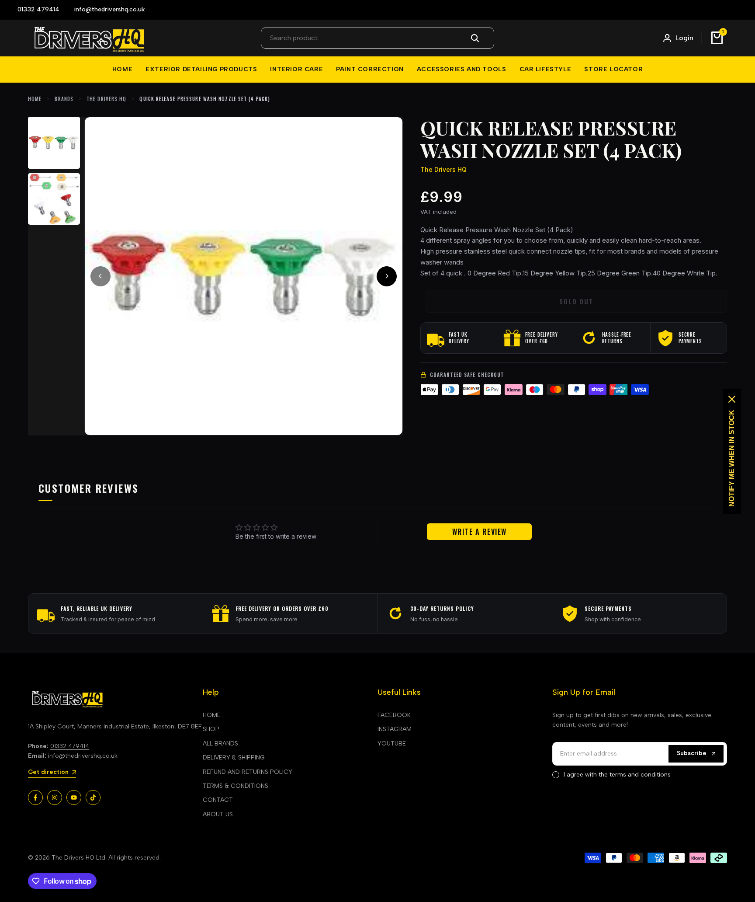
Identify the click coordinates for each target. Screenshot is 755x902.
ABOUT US (218, 814)
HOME (212, 715)
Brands (64, 98)
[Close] (731, 399)
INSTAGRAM (395, 729)
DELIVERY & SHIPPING (234, 757)
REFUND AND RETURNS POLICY (247, 772)
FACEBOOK (394, 715)
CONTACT (218, 800)
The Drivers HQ (106, 98)
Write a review (479, 531)
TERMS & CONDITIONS (235, 786)
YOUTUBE (392, 743)
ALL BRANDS (220, 743)
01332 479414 (69, 746)
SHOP (211, 729)
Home (35, 98)
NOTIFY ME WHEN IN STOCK (731, 458)
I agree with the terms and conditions (617, 774)
